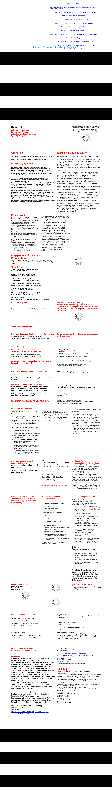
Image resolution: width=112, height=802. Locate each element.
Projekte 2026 (81, 27)
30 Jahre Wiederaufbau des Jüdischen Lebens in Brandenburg (70, 45)
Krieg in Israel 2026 (55, 12)
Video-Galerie (74, 49)
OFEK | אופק (65, 669)
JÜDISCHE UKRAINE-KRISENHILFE (73, 16)
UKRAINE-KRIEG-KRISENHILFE (86, 12)
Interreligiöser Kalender (67, 27)
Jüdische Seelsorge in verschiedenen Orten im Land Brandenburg (68, 34)
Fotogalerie (64, 49)
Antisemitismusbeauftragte (73, 38)
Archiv (92, 45)
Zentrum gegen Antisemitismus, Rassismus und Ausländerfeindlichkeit (73, 23)
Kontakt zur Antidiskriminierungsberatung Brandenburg (72, 653)
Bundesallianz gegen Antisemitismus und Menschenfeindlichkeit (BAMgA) (74, 41)
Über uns (77, 3)
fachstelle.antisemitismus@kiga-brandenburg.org (30, 712)
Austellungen (93, 34)
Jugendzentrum (68, 12)
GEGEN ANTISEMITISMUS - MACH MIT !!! (73, 19)
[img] (26, 6)
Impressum (84, 49)
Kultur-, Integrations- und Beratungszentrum (73, 30)
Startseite (68, 3)
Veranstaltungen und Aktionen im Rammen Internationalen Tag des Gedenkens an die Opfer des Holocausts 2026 (73, 7)
